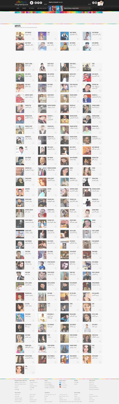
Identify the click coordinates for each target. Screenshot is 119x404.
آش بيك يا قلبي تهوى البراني (50, 394)
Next (41, 2)
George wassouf (18, 398)
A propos (17, 385)
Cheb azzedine (18, 401)
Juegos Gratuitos (33, 385)
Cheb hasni (17, 394)
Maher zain (91, 382)
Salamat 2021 (77, 399)
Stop (35, 2)
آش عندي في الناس (63, 394)
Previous (38, 2)
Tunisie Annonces (33, 382)
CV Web (31, 384)
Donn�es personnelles (50, 387)
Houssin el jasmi (33, 399)
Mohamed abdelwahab (94, 389)
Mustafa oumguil (92, 385)
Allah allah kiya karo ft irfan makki (66, 401)
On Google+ (64, 387)
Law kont (91, 394)
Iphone (75, 384)
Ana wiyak (91, 401)
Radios (24, 8)
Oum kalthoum (33, 401)
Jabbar (90, 398)
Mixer (93, 2)
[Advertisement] (59, 18)
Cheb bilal (17, 396)
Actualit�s (32, 387)
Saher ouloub (77, 398)
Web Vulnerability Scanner (20, 384)
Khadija (46, 396)
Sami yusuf (91, 384)
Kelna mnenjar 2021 (93, 396)
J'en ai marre (92, 399)
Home (17, 8)
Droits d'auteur (48, 382)
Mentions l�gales (48, 384)
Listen (31, 3)
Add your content (42, 8)
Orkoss (75, 396)
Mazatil (60, 398)
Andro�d (76, 382)
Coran (31, 389)
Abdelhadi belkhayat (93, 387)
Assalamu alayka (63, 399)
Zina (45, 399)
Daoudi (31, 398)
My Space (31, 8)
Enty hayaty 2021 (78, 401)
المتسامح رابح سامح (48, 401)
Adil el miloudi (33, 394)
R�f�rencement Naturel (20, 382)
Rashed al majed (18, 399)
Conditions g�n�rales (49, 385)
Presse (16, 387)
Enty (45, 398)
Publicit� (17, 389)
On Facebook (64, 385)
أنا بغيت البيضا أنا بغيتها (63, 396)
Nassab (76, 394)
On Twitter (63, 382)
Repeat (96, 2)
